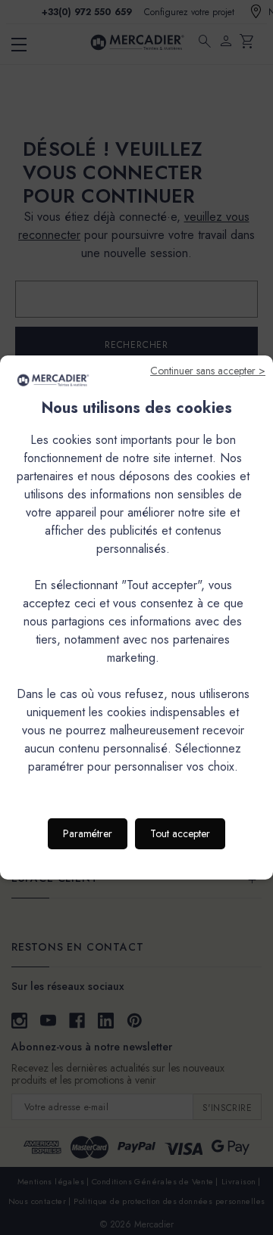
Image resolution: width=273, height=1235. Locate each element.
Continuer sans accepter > (207, 370)
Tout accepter (180, 833)
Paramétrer (87, 833)
